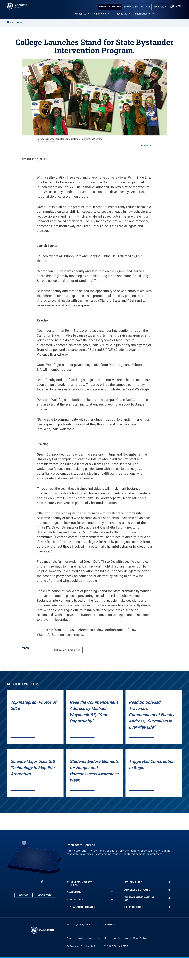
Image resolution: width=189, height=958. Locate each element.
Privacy (70, 938)
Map (126, 938)
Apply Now (160, 6)
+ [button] (112, 883)
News (19, 22)
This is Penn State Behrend (79, 883)
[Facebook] (20, 881)
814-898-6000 (108, 924)
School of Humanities (67, 650)
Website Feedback (140, 938)
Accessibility (102, 938)
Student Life (120, 13)
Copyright (116, 938)
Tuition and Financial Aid (139, 899)
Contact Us (131, 6)
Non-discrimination (84, 938)
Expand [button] (145, 145)
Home (10, 22)
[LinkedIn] (35, 881)
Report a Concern (110, 6)
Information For (143, 13)
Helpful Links (133, 907)
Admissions (100, 13)
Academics (80, 13)
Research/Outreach (81, 907)
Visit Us (146, 6)
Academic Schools (137, 889)
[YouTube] (49, 881)
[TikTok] (42, 881)
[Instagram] (27, 881)
